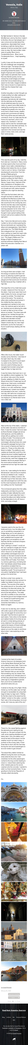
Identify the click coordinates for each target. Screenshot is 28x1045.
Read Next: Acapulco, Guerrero (14, 1010)
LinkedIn (10, 1028)
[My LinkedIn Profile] (26, 205)
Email (16, 1030)
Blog (3, 1017)
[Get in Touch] (26, 207)
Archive (9, 1017)
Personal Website (21, 1017)
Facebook (5, 1028)
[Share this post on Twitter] (16, 1001)
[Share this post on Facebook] (17, 1001)
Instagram (19, 1028)
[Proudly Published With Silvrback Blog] (14, 1040)
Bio (14, 1017)
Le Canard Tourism (14, 17)
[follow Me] (26, 201)
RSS (14, 1020)
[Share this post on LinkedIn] (19, 1001)
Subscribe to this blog (14, 994)
